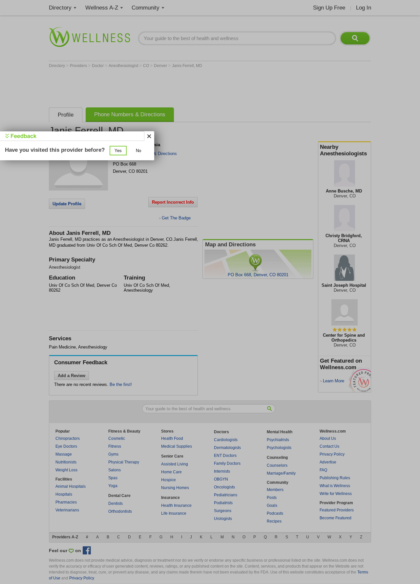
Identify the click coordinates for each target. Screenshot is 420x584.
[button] (118, 150)
